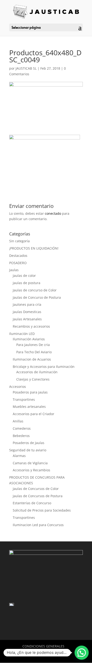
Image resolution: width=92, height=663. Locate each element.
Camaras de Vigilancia (30, 463)
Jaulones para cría (27, 304)
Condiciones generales (43, 646)
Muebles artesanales (29, 406)
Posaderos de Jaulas (28, 443)
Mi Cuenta (61, 652)
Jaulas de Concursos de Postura (38, 496)
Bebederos (21, 435)
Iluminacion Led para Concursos (38, 525)
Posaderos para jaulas (30, 392)
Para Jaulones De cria (33, 344)
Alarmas (19, 455)
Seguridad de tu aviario (27, 450)
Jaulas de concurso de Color (35, 290)
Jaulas (14, 270)
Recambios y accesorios (31, 326)
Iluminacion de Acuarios (32, 359)
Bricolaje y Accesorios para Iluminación (44, 366)
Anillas (18, 421)
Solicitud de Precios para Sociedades (42, 510)
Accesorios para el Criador (33, 414)
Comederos (22, 428)
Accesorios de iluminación (37, 372)
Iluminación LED (22, 333)
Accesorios (17, 386)
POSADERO (18, 263)
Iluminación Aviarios (29, 339)
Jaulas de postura (26, 283)
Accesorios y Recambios (31, 470)
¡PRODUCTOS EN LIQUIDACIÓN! (34, 248)
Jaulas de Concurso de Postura (37, 297)
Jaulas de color (24, 275)
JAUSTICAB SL (26, 68)
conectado (53, 213)
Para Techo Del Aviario (34, 352)
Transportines (24, 399)
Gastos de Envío (31, 652)
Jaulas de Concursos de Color (36, 488)
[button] (82, 653)
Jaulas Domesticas (27, 312)
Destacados (18, 255)
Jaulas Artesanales (27, 319)
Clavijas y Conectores (33, 379)
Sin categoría (19, 241)
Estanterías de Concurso (32, 503)
